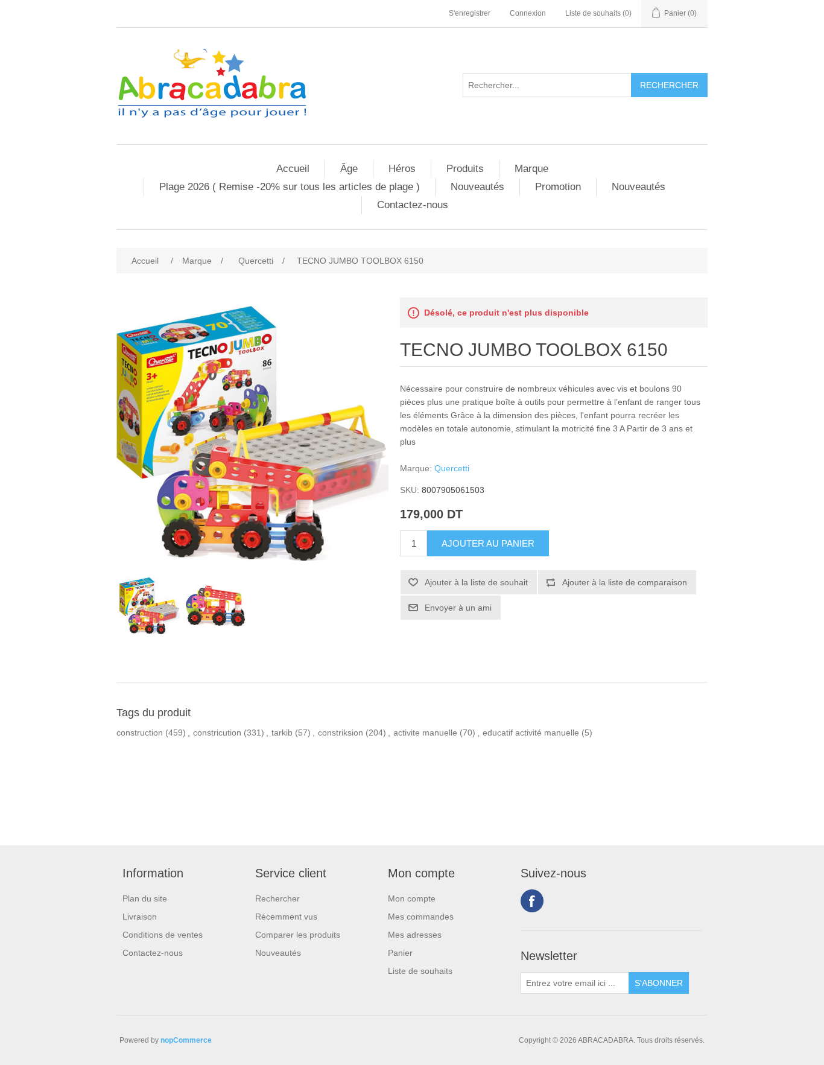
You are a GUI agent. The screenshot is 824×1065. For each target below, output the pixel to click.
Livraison (139, 916)
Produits (465, 168)
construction (139, 732)
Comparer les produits (297, 934)
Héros (402, 168)
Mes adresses (415, 934)
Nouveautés (477, 186)
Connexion (528, 13)
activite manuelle (425, 732)
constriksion (340, 732)
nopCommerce (186, 1040)
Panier (400, 953)
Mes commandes (421, 916)
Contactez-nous (412, 205)
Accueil (292, 168)
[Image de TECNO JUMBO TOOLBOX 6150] (149, 606)
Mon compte (412, 898)
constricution (217, 732)
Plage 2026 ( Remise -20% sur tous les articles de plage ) (289, 186)
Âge (349, 168)
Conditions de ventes (162, 934)
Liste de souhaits (420, 971)
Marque (531, 168)
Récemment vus (286, 916)
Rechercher (277, 898)
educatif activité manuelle (531, 732)
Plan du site (144, 898)
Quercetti (451, 468)
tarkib (282, 732)
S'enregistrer (469, 13)
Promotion (558, 186)
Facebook (532, 900)
